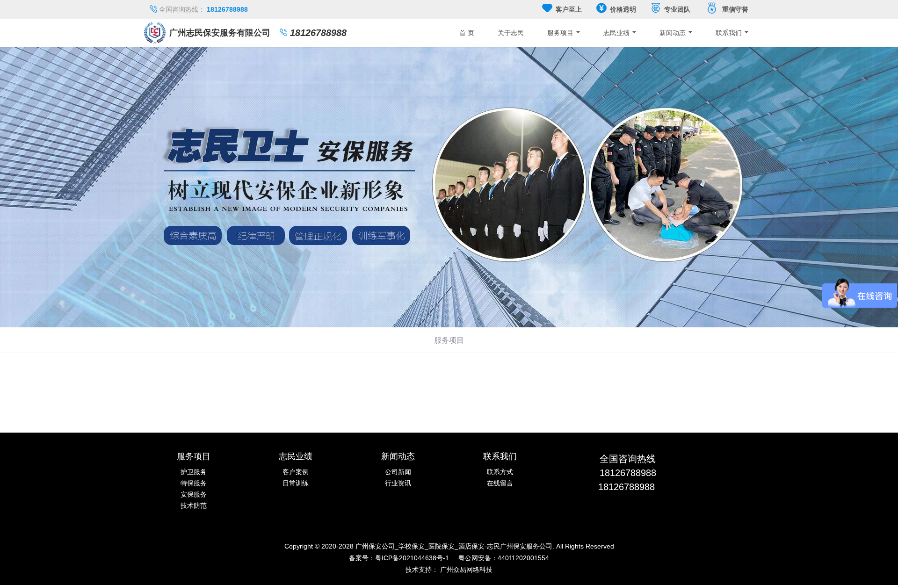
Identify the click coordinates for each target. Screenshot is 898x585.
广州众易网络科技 (466, 569)
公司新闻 (398, 472)
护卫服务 (194, 472)
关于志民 (511, 32)
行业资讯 (398, 483)
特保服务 (194, 483)
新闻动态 (673, 32)
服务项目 (561, 32)
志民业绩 (617, 32)
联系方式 (500, 472)
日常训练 (295, 483)
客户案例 (295, 472)
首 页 (466, 32)
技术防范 (194, 505)
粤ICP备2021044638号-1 (412, 558)
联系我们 (730, 32)
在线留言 (500, 483)
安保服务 (194, 494)
